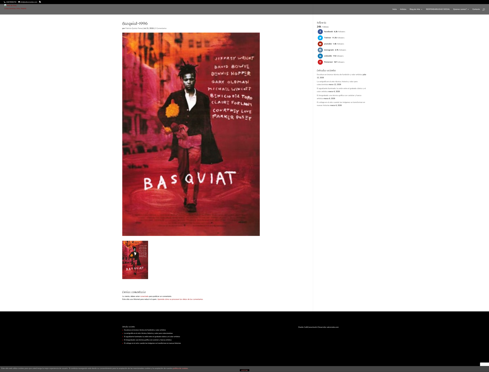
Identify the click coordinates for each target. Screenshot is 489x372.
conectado (144, 296)
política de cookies (180, 368)
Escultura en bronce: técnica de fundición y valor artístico (339, 74)
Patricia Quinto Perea (133, 28)
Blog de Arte (415, 9)
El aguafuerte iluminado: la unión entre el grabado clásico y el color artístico (152, 336)
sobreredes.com (333, 327)
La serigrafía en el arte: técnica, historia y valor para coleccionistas (148, 333)
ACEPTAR (244, 370)
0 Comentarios (161, 28)
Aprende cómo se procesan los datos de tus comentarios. (180, 299)
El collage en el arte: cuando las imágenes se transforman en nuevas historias (152, 343)
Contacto (476, 9)
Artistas (403, 9)
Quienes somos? (460, 9)
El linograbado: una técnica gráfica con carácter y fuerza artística (148, 340)
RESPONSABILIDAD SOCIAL (438, 9)
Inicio (394, 9)
